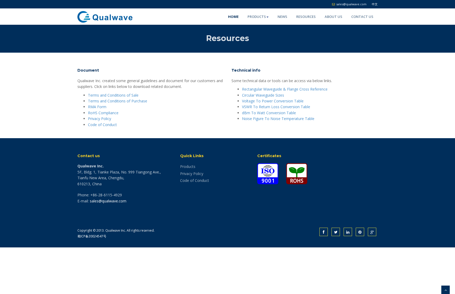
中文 (375, 4)
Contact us (362, 16)
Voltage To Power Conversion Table (273, 100)
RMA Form (97, 106)
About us (333, 16)
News (282, 16)
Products (257, 16)
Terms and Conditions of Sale (113, 95)
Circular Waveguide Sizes (263, 95)
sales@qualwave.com (108, 200)
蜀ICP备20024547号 (91, 236)
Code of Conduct (102, 124)
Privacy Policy (99, 118)
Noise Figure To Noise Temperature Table (278, 118)
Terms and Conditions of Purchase (117, 100)
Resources (306, 16)
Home (233, 16)
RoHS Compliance (103, 112)
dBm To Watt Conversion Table (269, 112)
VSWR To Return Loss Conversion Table (276, 106)
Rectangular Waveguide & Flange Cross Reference (285, 89)
